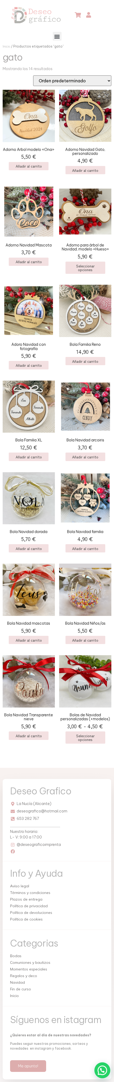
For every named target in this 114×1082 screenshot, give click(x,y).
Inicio (6, 46)
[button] (57, 36)
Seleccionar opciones (85, 267)
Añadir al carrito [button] (29, 166)
